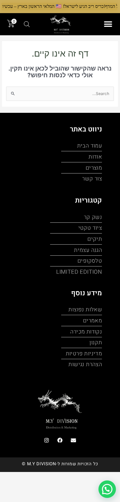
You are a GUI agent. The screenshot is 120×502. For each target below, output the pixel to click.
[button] (107, 24)
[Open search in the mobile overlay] (27, 24)
